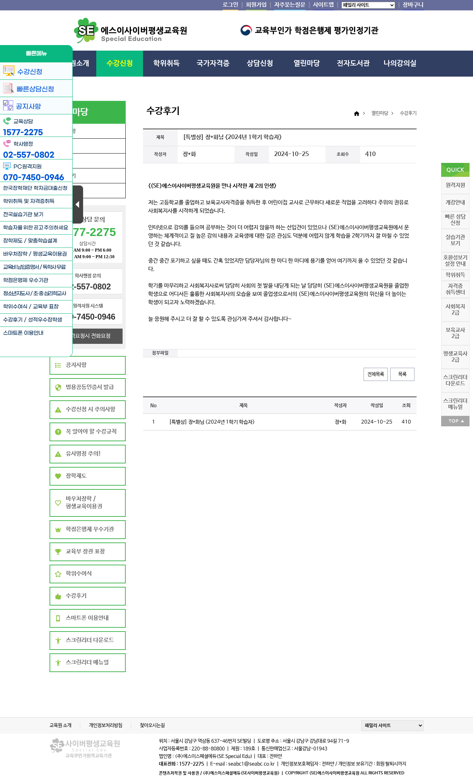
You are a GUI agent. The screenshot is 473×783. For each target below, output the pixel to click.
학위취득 (166, 63)
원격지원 (455, 185)
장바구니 (413, 5)
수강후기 (13, 320)
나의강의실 (400, 63)
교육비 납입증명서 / (23, 267)
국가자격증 (213, 63)
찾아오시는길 (152, 725)
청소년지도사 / (18, 293)
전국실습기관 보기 (23, 214)
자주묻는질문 (289, 5)
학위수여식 (15, 307)
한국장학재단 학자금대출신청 (35, 188)
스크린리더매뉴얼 (455, 404)
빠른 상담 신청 (455, 220)
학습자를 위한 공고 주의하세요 (35, 228)
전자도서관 (353, 63)
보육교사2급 (455, 333)
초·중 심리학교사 (49, 293)
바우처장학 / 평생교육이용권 (35, 254)
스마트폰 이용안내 (23, 333)
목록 (402, 374)
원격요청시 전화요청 (87, 336)
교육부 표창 (46, 307)
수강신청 (120, 63)
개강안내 (455, 202)
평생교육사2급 (455, 356)
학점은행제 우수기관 (25, 280)
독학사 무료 (54, 267)
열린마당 (307, 63)
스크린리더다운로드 (455, 380)
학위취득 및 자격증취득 (28, 201)
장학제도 (13, 241)
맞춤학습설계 (42, 241)
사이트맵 (323, 5)
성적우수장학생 (45, 320)
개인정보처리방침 (106, 725)
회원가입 (256, 5)
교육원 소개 (61, 725)
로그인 (230, 5)
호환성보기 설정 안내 (455, 260)
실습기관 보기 (455, 240)
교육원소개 (72, 63)
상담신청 (260, 63)
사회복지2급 (455, 309)
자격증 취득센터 (455, 289)
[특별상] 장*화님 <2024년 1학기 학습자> (212, 422)
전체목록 (375, 374)
